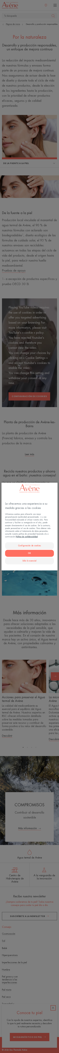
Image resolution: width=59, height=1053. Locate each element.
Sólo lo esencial (29, 561)
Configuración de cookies (29, 546)
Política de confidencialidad (27, 537)
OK (29, 553)
